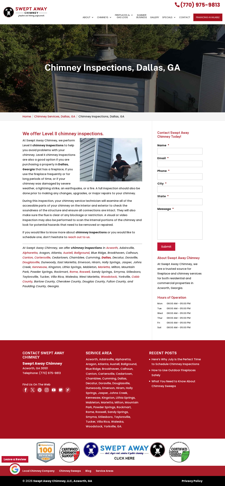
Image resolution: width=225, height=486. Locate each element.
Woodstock (109, 277)
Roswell (84, 272)
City (162, 184)
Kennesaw (39, 267)
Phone (163, 171)
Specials (167, 17)
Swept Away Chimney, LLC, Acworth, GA (62, 481)
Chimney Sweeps (70, 471)
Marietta (104, 267)
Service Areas (104, 471)
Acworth (112, 248)
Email (163, 158)
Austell (68, 253)
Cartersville (42, 258)
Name (163, 145)
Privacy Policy (192, 481)
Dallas (106, 258)
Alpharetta (30, 253)
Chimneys (102, 17)
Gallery (154, 17)
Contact (184, 17)
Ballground (81, 253)
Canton (27, 258)
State (163, 196)
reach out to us (79, 237)
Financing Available (208, 17)
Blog (88, 471)
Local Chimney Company (38, 471)
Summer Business (141, 16)
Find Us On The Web (36, 384)
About (86, 17)
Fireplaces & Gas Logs (122, 16)
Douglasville (31, 262)
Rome (74, 272)
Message (165, 209)
